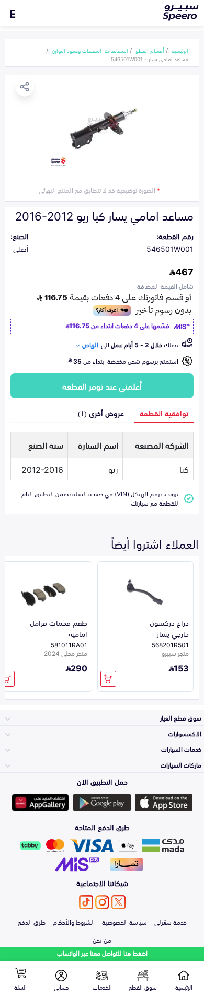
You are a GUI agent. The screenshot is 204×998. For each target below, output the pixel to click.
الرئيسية (180, 50)
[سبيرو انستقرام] (102, 902)
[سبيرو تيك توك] (86, 902)
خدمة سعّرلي (170, 921)
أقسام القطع (149, 50)
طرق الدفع (32, 921)
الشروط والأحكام (74, 921)
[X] (118, 902)
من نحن (102, 939)
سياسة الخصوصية (124, 921)
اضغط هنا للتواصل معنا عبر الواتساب (102, 953)
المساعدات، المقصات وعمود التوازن (90, 50)
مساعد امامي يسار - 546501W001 (149, 58)
